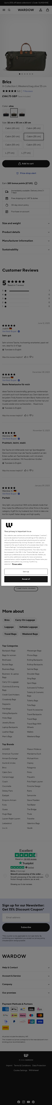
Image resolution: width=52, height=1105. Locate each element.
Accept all (26, 579)
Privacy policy (17, 564)
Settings (26, 572)
